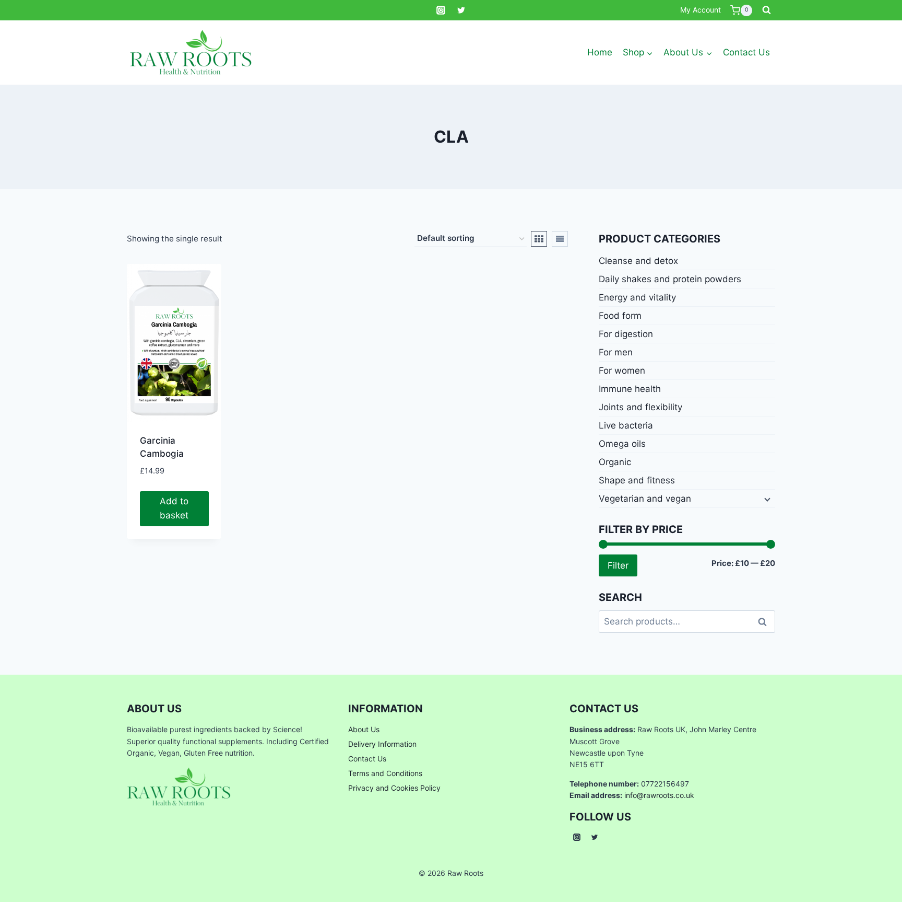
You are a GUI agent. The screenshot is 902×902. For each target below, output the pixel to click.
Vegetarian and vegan (645, 498)
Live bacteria (626, 425)
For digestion (626, 334)
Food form (620, 315)
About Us (363, 729)
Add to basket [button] (174, 508)
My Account (700, 9)
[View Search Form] (766, 10)
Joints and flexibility (640, 407)
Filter (618, 565)
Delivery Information (382, 743)
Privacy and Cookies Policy (394, 787)
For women (622, 370)
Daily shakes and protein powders (670, 279)
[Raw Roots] (191, 52)
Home (599, 52)
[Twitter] (461, 10)
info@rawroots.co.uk (659, 795)
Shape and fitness (637, 480)
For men (616, 352)
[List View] (560, 239)
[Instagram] (440, 10)
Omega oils (622, 443)
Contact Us (746, 52)
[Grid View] (539, 239)
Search (765, 621)
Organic (615, 462)
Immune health (630, 389)
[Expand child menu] (766, 498)
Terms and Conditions (385, 773)
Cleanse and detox (638, 261)
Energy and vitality (637, 297)
